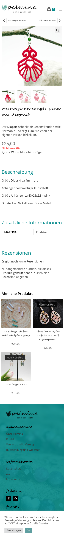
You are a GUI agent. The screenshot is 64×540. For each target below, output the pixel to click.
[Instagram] (8, 498)
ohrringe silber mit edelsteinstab (15, 334)
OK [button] (28, 530)
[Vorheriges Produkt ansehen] (4, 20)
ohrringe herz (16, 384)
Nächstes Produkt (47, 20)
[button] (57, 30)
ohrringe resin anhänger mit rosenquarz (48, 335)
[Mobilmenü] (59, 9)
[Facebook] (15, 498)
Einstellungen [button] (14, 530)
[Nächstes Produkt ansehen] (59, 20)
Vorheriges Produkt (16, 20)
